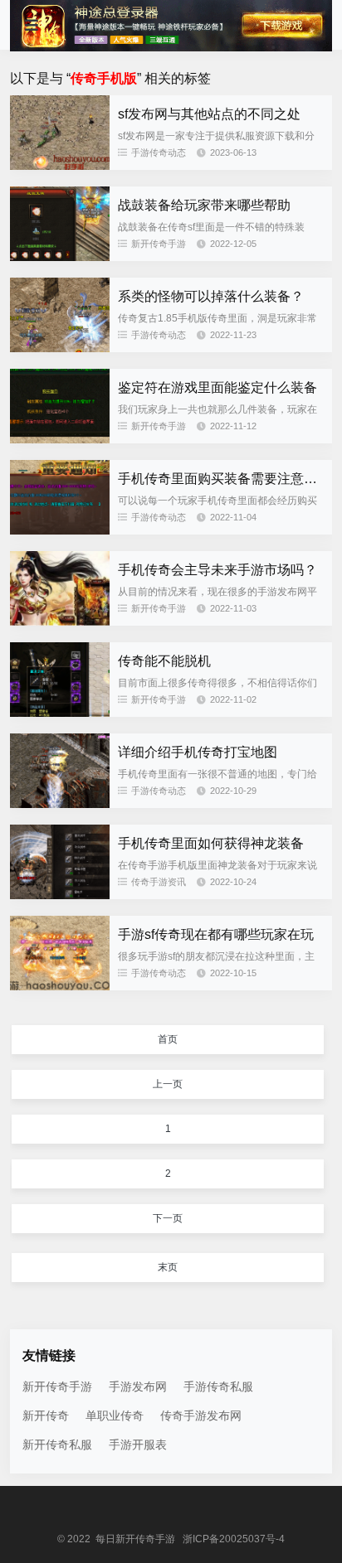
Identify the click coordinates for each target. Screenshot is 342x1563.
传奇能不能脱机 (164, 661)
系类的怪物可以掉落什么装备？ (211, 296)
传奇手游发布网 (201, 1415)
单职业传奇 (115, 1415)
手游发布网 (138, 1386)
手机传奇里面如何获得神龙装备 (211, 843)
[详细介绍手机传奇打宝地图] (60, 804)
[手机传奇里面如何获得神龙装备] (60, 895)
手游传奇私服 (218, 1386)
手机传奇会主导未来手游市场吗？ (217, 570)
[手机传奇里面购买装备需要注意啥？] (60, 530)
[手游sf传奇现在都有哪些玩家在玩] (60, 986)
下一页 (168, 1218)
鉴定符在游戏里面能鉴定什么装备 (217, 387)
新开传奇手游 (158, 244)
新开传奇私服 (57, 1444)
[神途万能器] (170, 47)
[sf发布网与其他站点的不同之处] (60, 165)
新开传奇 (45, 1415)
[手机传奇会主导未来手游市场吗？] (60, 621)
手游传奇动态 (158, 152)
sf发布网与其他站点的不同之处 (209, 114)
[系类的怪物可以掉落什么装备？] (60, 348)
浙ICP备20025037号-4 (234, 1539)
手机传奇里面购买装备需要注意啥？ (224, 479)
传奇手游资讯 (158, 882)
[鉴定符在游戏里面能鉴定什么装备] (60, 439)
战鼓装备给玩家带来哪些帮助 (204, 205)
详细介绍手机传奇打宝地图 (197, 752)
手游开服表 (138, 1444)
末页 (168, 1267)
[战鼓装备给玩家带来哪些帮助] (60, 257)
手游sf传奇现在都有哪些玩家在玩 (216, 934)
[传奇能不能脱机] (60, 712)
